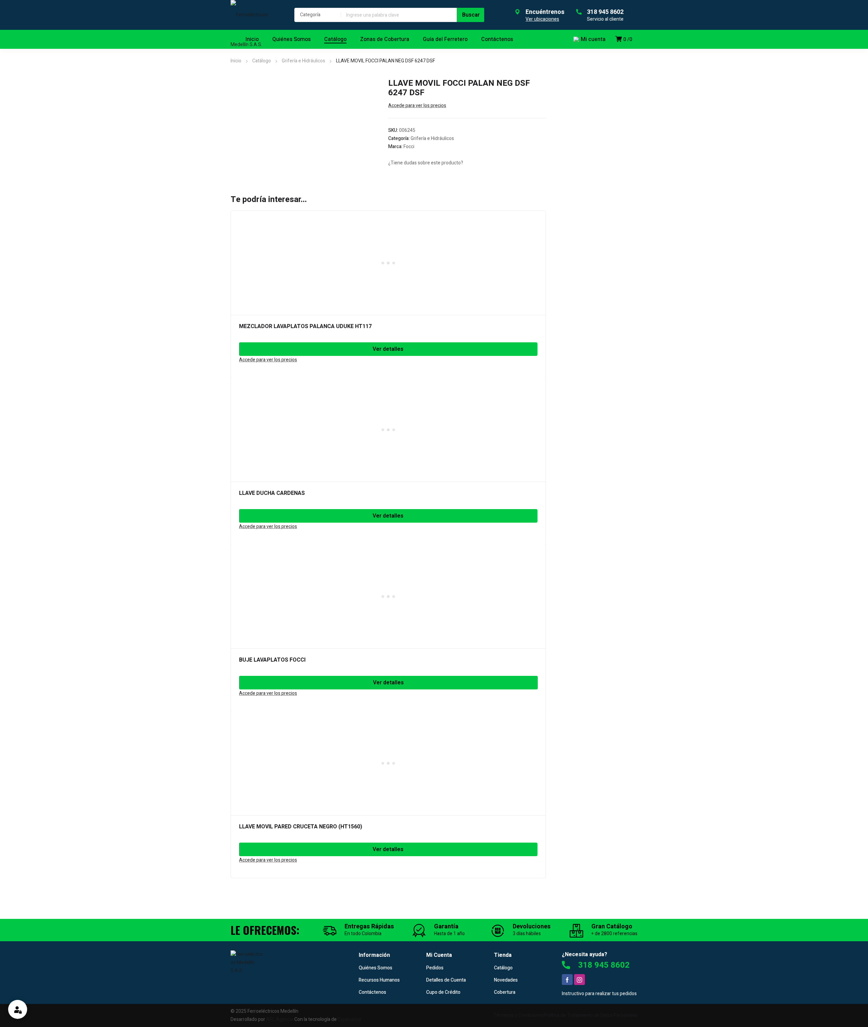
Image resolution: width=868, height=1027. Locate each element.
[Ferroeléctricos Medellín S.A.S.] (256, 30)
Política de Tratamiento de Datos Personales (590, 1015)
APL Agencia (279, 1019)
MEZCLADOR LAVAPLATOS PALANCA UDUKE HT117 (305, 326)
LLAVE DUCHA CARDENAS (272, 493)
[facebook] (567, 979)
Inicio (236, 60)
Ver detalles (388, 349)
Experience (349, 1019)
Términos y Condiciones (518, 1015)
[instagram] (579, 979)
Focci (408, 146)
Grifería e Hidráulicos (303, 60)
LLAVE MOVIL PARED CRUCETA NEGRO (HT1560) (300, 827)
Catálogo (261, 60)
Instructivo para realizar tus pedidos (599, 993)
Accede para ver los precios (417, 105)
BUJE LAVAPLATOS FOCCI (272, 660)
